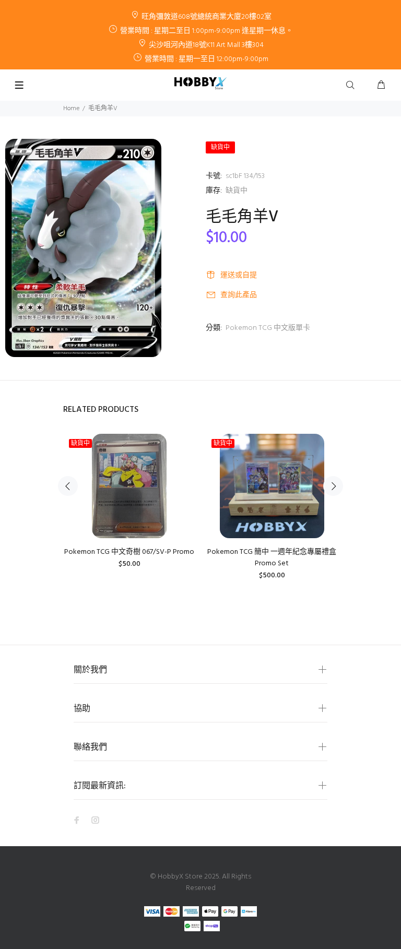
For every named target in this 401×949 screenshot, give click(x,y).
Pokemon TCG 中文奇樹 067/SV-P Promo (129, 552)
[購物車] (381, 85)
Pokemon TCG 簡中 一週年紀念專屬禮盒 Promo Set (271, 558)
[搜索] (352, 85)
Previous (68, 486)
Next (333, 486)
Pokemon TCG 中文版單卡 (268, 328)
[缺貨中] (129, 486)
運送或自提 (238, 275)
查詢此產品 (238, 295)
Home (71, 108)
